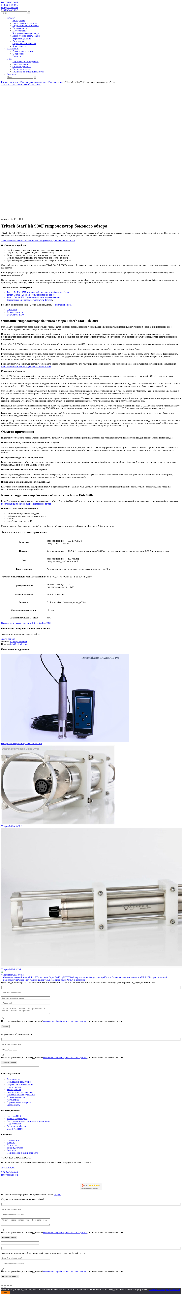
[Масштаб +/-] (2, 1285)
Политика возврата (22, 69)
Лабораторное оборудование (26, 36)
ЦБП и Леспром (14, 1129)
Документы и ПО (15, 314)
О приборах (18, 54)
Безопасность (19, 46)
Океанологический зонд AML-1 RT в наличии (25, 977)
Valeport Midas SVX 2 (11, 826)
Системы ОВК (14, 1116)
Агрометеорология (22, 38)
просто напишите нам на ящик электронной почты (26, 366)
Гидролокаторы (55, 82)
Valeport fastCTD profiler (12, 975)
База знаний (12, 48)
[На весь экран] (5, 1285)
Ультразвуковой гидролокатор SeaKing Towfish (29, 300)
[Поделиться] (8, 1285)
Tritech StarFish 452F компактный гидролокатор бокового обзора (38, 292)
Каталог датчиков (9, 82)
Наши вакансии (20, 64)
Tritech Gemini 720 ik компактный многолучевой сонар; (33, 297)
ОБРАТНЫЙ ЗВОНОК (29, 84)
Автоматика (18, 41)
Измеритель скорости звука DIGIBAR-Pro (21, 743)
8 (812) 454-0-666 (9, 5)
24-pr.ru (57, 1194)
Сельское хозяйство (16, 1126)
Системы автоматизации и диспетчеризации (28, 1121)
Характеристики (15, 312)
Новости (17, 56)
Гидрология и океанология (26, 25)
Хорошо (5, 1292)
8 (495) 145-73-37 (9, 10)
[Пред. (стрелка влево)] (2, 1287)
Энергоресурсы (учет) (17, 1118)
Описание (12, 309)
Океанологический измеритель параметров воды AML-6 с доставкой (51, 980)
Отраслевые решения (23, 51)
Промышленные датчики (25, 23)
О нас (9, 59)
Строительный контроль (24, 43)
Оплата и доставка (22, 66)
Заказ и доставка (15, 1148)
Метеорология (19, 30)
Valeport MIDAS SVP (11, 969)
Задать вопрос (8, 639)
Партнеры (12, 1145)
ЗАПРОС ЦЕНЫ (9, 84)
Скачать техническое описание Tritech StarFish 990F (26, 623)
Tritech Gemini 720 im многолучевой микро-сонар (31, 295)
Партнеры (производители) (26, 61)
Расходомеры (19, 20)
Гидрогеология (20, 28)
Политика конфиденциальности (28, 71)
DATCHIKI (9, 2)
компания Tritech (63, 305)
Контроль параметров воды (26, 33)
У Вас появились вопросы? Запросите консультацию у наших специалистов (38, 240)
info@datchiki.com (9, 7)
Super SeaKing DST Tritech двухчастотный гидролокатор (76, 977)
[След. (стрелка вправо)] (5, 1287)
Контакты (11, 74)
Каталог (11, 18)
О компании (13, 1140)
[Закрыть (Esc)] (11, 1285)
